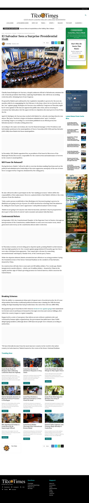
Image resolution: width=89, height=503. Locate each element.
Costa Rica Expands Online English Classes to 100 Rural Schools (73, 152)
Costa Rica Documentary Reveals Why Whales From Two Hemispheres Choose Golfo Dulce (73, 167)
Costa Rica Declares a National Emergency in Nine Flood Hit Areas (32, 398)
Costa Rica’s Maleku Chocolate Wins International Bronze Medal (32, 426)
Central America (8, 33)
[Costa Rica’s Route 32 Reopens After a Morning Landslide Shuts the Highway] (11, 362)
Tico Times (9, 43)
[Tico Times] (4, 44)
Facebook (7, 487)
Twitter (6, 489)
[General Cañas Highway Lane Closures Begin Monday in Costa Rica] (54, 418)
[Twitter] (56, 42)
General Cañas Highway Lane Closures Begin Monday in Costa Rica (54, 426)
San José (68, 91)
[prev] (59, 28)
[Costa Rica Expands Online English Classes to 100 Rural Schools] (83, 152)
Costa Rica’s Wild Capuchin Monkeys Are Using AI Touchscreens (53, 398)
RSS (23, 487)
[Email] (62, 42)
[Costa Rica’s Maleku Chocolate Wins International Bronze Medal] (32, 418)
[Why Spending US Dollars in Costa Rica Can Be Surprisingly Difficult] (11, 418)
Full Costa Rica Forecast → (76, 107)
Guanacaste (73, 91)
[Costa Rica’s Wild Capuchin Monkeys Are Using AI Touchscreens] (54, 390)
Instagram (16, 487)
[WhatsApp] (59, 42)
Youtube (14, 489)
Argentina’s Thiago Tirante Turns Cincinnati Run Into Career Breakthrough (73, 138)
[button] (85, 15)
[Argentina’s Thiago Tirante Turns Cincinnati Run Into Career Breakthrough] (83, 138)
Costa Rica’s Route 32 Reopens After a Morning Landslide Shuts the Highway (11, 370)
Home (3, 33)
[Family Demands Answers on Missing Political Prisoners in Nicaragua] (11, 390)
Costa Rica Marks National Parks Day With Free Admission (73, 124)
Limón (79, 91)
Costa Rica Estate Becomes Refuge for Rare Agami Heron (54, 370)
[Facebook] (52, 42)
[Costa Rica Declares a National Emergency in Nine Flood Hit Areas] (32, 390)
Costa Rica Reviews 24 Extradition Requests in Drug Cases (32, 370)
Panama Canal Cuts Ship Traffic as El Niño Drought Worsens (73, 159)
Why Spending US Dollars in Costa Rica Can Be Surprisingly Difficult (10, 426)
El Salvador (14, 33)
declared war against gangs (43, 309)
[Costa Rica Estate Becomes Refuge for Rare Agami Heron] (54, 362)
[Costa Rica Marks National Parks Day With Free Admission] (83, 124)
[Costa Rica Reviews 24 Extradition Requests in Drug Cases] (32, 362)
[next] (61, 28)
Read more (5, 383)
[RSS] (21, 487)
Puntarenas (84, 91)
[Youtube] (10, 489)
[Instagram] (12, 487)
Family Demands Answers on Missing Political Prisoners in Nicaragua (11, 398)
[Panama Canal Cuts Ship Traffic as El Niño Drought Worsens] (83, 159)
